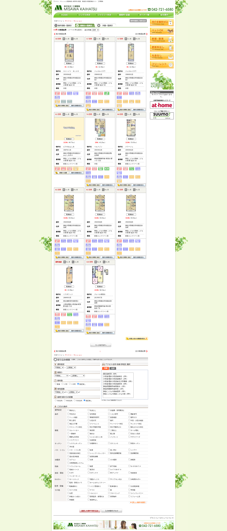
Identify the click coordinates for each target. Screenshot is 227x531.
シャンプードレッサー (98, 453)
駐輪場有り (73, 486)
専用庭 (133, 490)
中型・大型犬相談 (137, 420)
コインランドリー (137, 493)
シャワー (134, 450)
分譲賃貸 (93, 440)
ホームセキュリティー (98, 482)
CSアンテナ (94, 473)
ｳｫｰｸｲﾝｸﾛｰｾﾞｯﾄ (136, 466)
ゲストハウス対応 (75, 427)
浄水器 (71, 446)
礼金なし (93, 410)
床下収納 (113, 466)
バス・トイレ (60, 450)
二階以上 (113, 430)
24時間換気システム (76, 463)
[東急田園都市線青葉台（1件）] (118, 386)
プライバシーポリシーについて (162, 518)
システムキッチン (75, 443)
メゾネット (114, 437)
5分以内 (59, 400)
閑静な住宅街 (74, 437)
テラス (92, 490)
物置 (91, 466)
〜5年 (66, 384)
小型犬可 (93, 420)
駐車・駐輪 (59, 486)
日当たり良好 (135, 433)
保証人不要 (73, 424)
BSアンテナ (114, 473)
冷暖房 (57, 460)
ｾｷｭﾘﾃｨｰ (58, 479)
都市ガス (134, 417)
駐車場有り (114, 486)
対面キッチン (135, 443)
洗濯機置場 (134, 453)
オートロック (74, 479)
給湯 (91, 450)
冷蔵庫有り (94, 443)
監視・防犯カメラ (75, 482)
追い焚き (113, 450)
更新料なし (94, 500)
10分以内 (69, 400)
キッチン (58, 443)
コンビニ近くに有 (96, 437)
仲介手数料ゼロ (115, 427)
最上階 (112, 433)
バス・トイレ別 (75, 450)
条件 (56, 414)
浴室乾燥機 (94, 456)
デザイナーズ (135, 437)
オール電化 (134, 430)
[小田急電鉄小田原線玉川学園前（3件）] (118, 381)
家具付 (92, 469)
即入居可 (72, 420)
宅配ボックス (94, 479)
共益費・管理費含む (117, 410)
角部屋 (92, 430)
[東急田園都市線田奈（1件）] (118, 389)
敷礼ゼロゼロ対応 (137, 427)
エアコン (72, 459)
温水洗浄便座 (74, 456)
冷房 (91, 459)
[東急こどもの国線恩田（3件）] (118, 391)
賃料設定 (58, 410)
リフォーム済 (135, 496)
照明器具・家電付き (97, 496)
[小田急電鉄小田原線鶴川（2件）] (118, 379)
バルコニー (94, 493)
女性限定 (93, 414)
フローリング (115, 493)
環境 (56, 430)
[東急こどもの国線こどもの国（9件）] (118, 394)
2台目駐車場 (135, 486)
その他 (57, 490)
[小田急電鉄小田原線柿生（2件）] (118, 376)
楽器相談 (113, 417)
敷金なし (72, 410)
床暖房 (133, 459)
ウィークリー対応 (116, 424)
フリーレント (94, 424)
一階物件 (72, 433)
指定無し (82, 384)
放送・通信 (59, 473)
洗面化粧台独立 (75, 453)
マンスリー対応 (136, 424)
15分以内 (79, 400)
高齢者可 (134, 414)
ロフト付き (73, 490)
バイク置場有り (95, 486)
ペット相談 (73, 417)
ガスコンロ (114, 443)
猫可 (111, 420)
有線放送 (134, 473)
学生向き (72, 414)
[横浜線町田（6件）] (118, 374)
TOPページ (58, 21)
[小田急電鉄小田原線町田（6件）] (118, 384)
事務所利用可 (94, 417)
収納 (56, 466)
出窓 (71, 493)
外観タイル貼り (75, 496)
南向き (92, 433)
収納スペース (74, 469)
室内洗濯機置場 (115, 453)
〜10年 (73, 384)
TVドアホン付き (116, 479)
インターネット (75, 476)
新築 (58, 384)
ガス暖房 (113, 459)
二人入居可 (114, 414)
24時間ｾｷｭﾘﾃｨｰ (136, 479)
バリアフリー (74, 440)
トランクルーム (75, 466)
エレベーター (74, 430)
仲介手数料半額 (95, 427)
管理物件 (113, 496)
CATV (71, 473)
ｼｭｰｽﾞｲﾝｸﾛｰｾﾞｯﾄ (115, 469)
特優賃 (71, 500)
